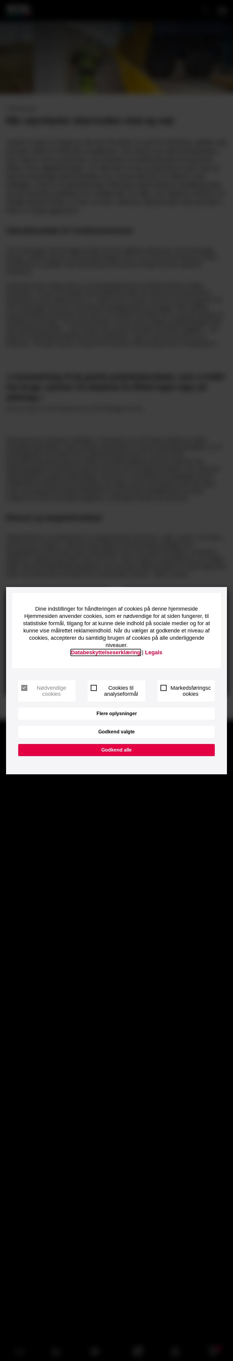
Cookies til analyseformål (121, 691)
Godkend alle (116, 749)
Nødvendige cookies (51, 691)
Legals (153, 652)
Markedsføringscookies (191, 691)
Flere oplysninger (116, 713)
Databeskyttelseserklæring (105, 652)
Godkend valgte (116, 731)
